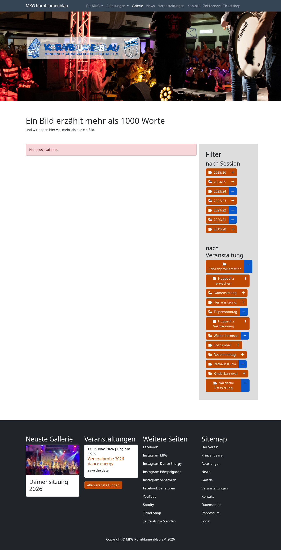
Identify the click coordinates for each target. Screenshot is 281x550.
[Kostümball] (238, 345)
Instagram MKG (155, 455)
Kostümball (222, 345)
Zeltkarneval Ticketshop (221, 6)
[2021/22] (233, 210)
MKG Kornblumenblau (47, 5)
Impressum (210, 513)
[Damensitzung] (243, 293)
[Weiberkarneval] (245, 336)
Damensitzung (225, 293)
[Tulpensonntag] (244, 312)
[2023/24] (233, 191)
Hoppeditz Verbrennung (224, 323)
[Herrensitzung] (243, 302)
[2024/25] (233, 182)
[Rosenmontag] (242, 354)
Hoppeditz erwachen (225, 281)
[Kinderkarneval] (244, 373)
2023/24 (219, 191)
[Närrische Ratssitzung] (245, 385)
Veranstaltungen (171, 6)
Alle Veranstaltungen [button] (103, 485)
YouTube (149, 496)
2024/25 (219, 182)
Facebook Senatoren (159, 488)
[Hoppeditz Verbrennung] (245, 323)
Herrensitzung (224, 302)
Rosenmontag (224, 354)
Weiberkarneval (225, 335)
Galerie (137, 6)
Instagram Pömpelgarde (162, 471)
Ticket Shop (152, 513)
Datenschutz (211, 504)
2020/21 (219, 219)
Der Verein (210, 447)
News (150, 6)
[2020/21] (233, 220)
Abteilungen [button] (116, 6)
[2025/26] (233, 172)
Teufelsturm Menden (159, 521)
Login (206, 521)
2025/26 (219, 172)
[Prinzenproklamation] (248, 266)
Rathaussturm (224, 364)
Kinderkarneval (225, 373)
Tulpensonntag (225, 311)
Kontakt (194, 6)
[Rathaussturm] (242, 364)
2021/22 (219, 210)
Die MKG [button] (93, 6)
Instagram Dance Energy (162, 463)
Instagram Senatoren (159, 480)
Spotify (148, 504)
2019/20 (219, 229)
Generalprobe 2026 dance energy (106, 461)
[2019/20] (233, 229)
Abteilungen (211, 463)
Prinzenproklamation (225, 269)
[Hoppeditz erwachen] (245, 280)
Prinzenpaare (212, 455)
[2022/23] (233, 201)
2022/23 (219, 201)
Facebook (150, 447)
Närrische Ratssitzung (224, 385)
